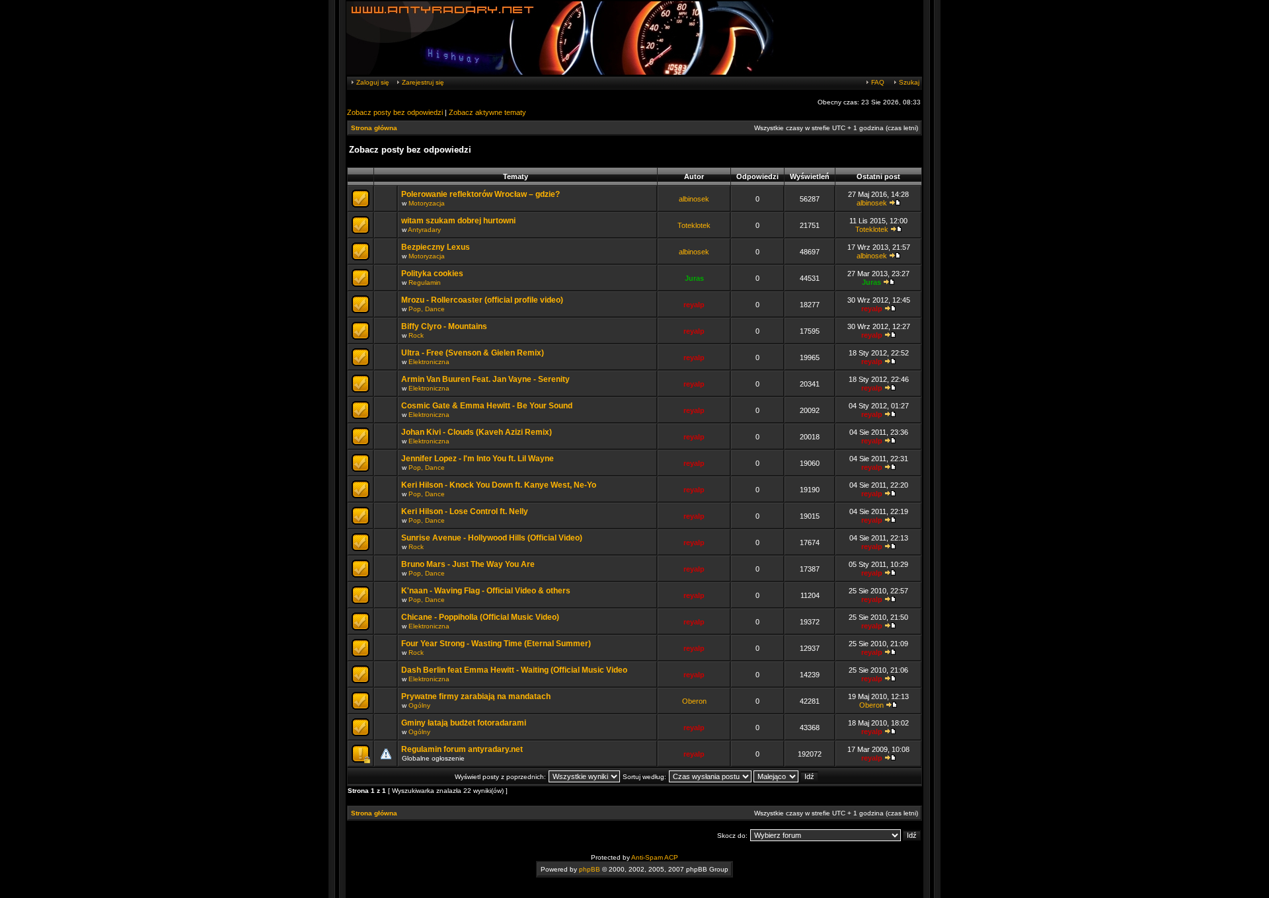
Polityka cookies (432, 273)
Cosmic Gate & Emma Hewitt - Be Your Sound (486, 405)
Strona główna (374, 127)
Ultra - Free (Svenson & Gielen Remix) (472, 352)
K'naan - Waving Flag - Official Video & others (485, 590)
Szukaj (908, 82)
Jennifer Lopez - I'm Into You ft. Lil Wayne (477, 458)
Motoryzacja (426, 203)
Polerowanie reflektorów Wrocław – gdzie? (480, 194)
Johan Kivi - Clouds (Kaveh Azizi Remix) (476, 432)
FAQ (876, 82)
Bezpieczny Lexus (435, 247)
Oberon (694, 701)
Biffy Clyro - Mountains (444, 326)
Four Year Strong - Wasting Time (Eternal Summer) (496, 643)
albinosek (694, 199)
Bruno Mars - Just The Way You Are (468, 564)
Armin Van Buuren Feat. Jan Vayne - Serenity (485, 379)
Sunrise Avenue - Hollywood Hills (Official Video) (491, 538)
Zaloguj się (371, 82)
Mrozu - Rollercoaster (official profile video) (482, 300)
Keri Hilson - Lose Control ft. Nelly (464, 511)
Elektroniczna (428, 361)
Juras (694, 278)
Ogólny (419, 705)
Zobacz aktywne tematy (487, 112)
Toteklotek (694, 225)
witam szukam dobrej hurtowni (458, 220)
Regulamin (424, 282)
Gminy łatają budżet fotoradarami (463, 723)
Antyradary (424, 229)
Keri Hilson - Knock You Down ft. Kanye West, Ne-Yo (498, 485)
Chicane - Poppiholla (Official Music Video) (480, 617)
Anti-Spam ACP (654, 857)
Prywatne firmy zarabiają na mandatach (476, 696)
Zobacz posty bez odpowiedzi (395, 112)
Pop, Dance (426, 309)
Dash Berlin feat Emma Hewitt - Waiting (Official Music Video (514, 670)
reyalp (694, 305)
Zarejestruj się (422, 82)
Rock (416, 335)
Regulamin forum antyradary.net (462, 749)
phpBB (589, 869)
